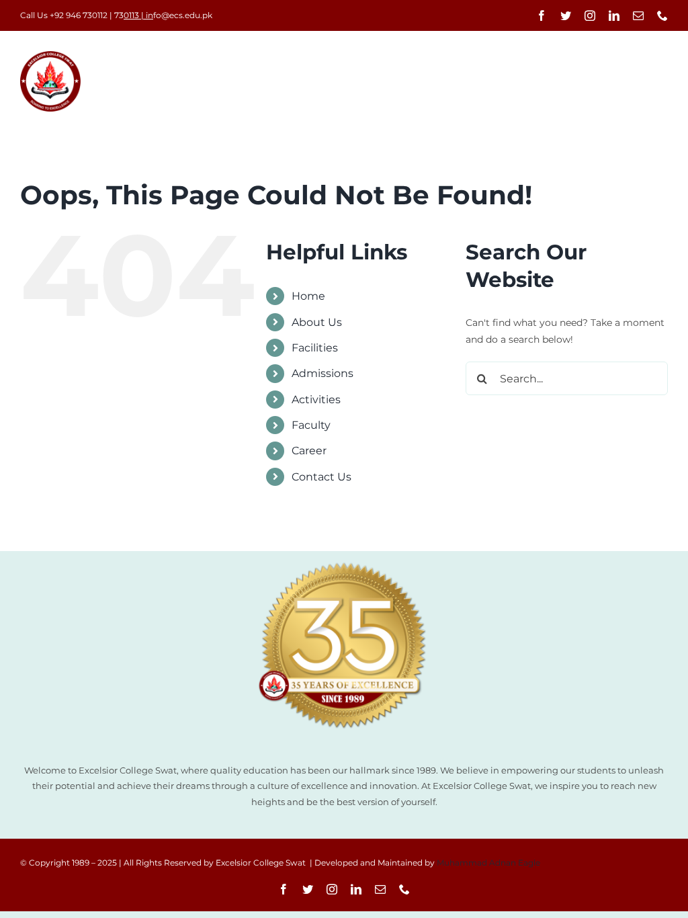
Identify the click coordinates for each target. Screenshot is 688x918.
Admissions (322, 373)
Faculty (311, 425)
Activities (316, 399)
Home (308, 296)
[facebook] (541, 15)
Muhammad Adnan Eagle (488, 863)
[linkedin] (614, 15)
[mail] (638, 15)
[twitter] (565, 15)
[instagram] (590, 15)
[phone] (662, 15)
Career (309, 450)
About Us (317, 322)
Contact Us (321, 476)
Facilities (315, 347)
